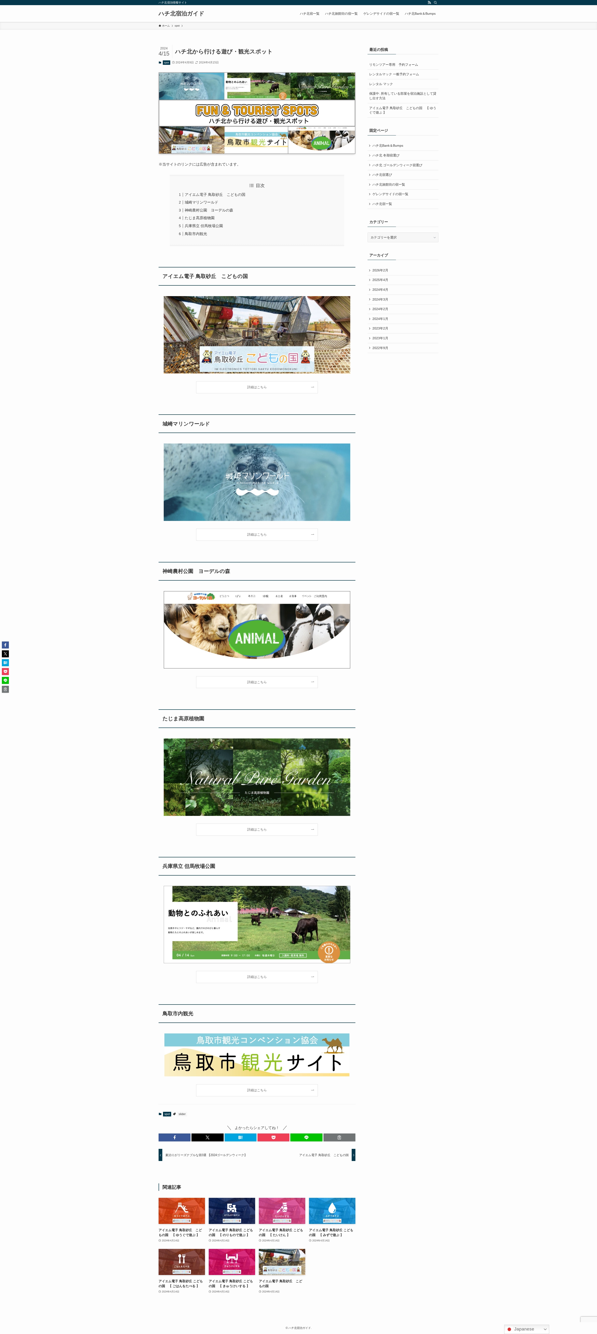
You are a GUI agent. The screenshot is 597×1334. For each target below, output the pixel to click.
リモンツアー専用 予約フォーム (393, 64)
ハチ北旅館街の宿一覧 (388, 184)
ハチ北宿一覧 (382, 204)
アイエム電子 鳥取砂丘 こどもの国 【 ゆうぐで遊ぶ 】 (402, 110)
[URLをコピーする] (339, 1137)
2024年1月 (380, 319)
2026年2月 (380, 270)
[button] (175, 1137)
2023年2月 (380, 328)
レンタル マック (381, 84)
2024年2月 (380, 309)
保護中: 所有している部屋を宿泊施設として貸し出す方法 (402, 96)
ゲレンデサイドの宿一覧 (390, 194)
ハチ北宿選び (382, 175)
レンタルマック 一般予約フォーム (394, 74)
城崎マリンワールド (201, 202)
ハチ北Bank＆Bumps (387, 145)
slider (182, 1114)
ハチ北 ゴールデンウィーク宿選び (397, 165)
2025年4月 (380, 280)
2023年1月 (380, 338)
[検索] (435, 2)
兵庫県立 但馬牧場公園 (204, 226)
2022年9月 (380, 348)
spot (166, 62)
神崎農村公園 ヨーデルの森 (209, 210)
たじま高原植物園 (200, 218)
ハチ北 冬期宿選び (385, 155)
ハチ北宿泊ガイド (182, 13)
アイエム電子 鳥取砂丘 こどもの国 (215, 195)
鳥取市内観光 (196, 234)
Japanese (523, 1329)
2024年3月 (380, 299)
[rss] (429, 2)
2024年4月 (380, 289)
